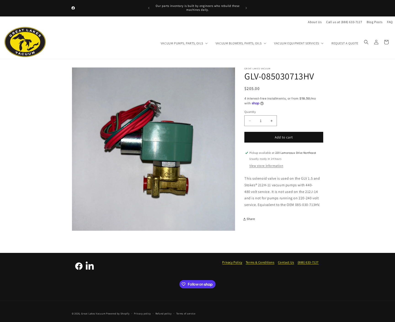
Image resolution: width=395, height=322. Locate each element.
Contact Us (286, 262)
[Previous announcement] (149, 8)
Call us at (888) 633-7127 (344, 22)
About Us (315, 22)
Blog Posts (374, 22)
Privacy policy (142, 313)
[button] (183, 43)
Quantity (250, 112)
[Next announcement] (246, 8)
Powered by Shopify (118, 313)
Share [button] (251, 219)
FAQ (390, 22)
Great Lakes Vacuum (93, 313)
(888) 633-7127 (308, 262)
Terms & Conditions (260, 262)
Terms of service (185, 313)
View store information (266, 166)
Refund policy (163, 313)
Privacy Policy (232, 262)
